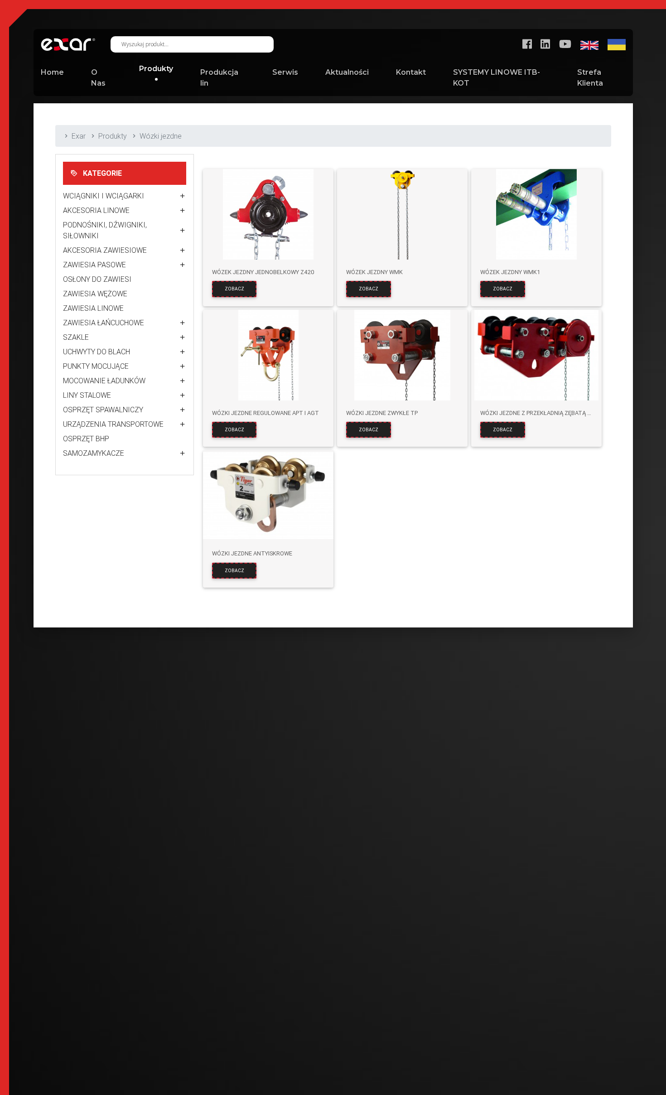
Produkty (112, 135)
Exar (79, 135)
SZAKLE (76, 337)
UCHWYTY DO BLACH (96, 351)
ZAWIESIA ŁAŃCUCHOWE (103, 322)
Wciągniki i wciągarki (103, 195)
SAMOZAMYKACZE (93, 453)
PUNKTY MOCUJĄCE (96, 366)
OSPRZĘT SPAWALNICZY (103, 409)
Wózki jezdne (161, 135)
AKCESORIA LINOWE (96, 210)
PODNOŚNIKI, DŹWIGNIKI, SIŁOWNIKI (105, 230)
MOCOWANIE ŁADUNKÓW (104, 380)
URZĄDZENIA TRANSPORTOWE (113, 424)
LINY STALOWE (87, 395)
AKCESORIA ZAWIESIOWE (105, 250)
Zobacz (234, 289)
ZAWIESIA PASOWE (94, 264)
